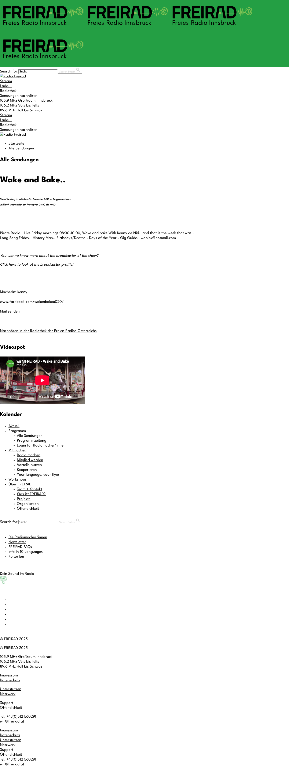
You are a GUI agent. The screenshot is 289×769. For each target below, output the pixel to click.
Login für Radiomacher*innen (41, 445)
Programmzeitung (31, 441)
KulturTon (16, 557)
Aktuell (13, 426)
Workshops (17, 479)
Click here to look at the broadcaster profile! (36, 264)
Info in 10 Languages (25, 552)
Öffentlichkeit (28, 509)
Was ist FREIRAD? (31, 494)
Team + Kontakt (29, 489)
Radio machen (28, 455)
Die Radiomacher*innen (27, 537)
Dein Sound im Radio (17, 574)
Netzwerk (7, 694)
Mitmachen (17, 450)
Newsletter (17, 542)
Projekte (23, 499)
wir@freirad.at (12, 721)
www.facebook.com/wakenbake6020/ (32, 302)
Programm (17, 431)
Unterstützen (10, 689)
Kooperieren (27, 470)
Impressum (9, 675)
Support (6, 703)
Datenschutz (10, 680)
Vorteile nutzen (29, 465)
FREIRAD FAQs (20, 547)
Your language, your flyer (38, 475)
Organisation (28, 504)
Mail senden (10, 311)
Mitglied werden (30, 460)
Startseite (16, 143)
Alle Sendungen (21, 148)
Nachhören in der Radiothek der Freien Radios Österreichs (48, 331)
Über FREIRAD (20, 484)
